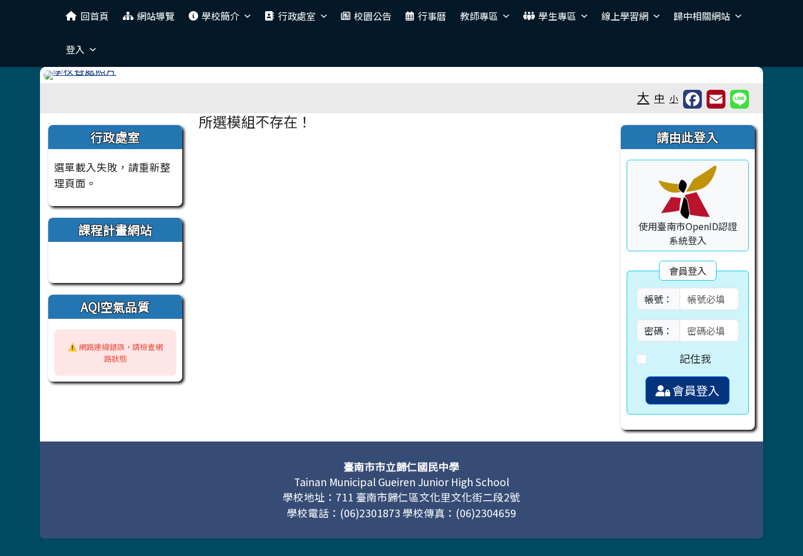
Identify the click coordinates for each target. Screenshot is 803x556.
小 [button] (674, 98)
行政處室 (297, 16)
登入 (75, 49)
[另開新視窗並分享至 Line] (739, 99)
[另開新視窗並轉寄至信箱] (716, 99)
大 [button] (643, 97)
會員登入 (695, 390)
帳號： (658, 299)
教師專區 (479, 16)
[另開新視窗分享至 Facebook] (692, 99)
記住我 (695, 358)
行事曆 (432, 16)
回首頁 (95, 16)
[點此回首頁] (401, 75)
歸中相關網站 (702, 16)
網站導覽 (156, 16)
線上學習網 (624, 16)
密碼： (658, 331)
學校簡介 (220, 16)
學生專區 (557, 16)
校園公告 (373, 16)
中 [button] (659, 97)
